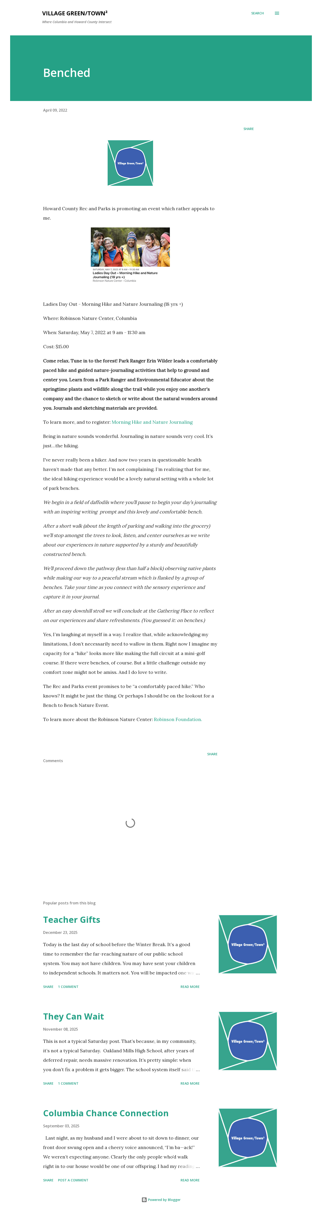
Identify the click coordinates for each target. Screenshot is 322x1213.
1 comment (68, 986)
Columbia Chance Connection (106, 1113)
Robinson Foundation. (178, 719)
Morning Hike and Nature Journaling (152, 422)
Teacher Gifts (71, 919)
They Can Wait (73, 1016)
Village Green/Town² (74, 13)
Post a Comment (73, 1180)
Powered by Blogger (164, 1199)
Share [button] (249, 128)
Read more (190, 986)
